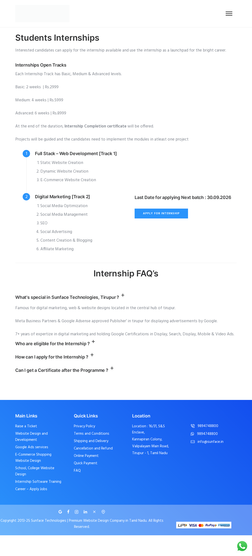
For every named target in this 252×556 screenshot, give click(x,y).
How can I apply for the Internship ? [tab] (51, 356)
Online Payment (86, 456)
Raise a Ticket (26, 426)
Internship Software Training (38, 482)
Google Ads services (31, 447)
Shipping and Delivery (91, 441)
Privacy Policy (84, 426)
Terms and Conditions (91, 434)
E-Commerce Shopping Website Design (33, 458)
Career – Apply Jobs (31, 489)
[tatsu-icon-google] (61, 512)
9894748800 (208, 426)
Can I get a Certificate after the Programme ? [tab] (61, 370)
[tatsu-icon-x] (95, 512)
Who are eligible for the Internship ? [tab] (52, 343)
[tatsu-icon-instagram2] (77, 512)
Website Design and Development (31, 437)
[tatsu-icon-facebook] (69, 512)
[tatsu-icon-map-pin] (103, 512)
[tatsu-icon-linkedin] (86, 512)
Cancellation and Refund (93, 448)
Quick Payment (85, 463)
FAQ (77, 471)
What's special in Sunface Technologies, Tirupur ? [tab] (67, 297)
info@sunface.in (210, 442)
